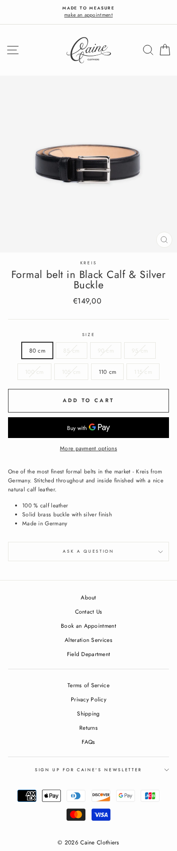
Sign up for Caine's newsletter (88, 770)
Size (88, 334)
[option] (88, 12)
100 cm (34, 372)
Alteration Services (88, 640)
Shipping (88, 713)
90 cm (106, 350)
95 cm (140, 350)
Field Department (88, 654)
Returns (88, 728)
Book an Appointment (88, 626)
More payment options (88, 448)
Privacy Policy (88, 699)
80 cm (37, 350)
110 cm (108, 372)
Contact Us (88, 611)
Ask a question (88, 551)
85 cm (71, 350)
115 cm (143, 372)
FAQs (88, 742)
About (88, 597)
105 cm (71, 372)
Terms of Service (88, 685)
